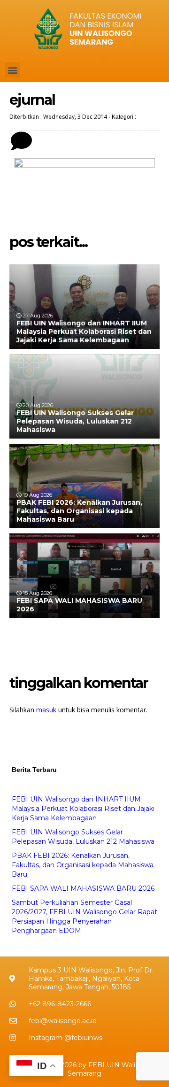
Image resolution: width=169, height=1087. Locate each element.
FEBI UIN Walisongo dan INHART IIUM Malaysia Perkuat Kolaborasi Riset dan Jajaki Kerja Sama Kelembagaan (84, 331)
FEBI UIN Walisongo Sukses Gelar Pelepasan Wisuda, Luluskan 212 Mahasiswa (75, 421)
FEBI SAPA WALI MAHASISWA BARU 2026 (83, 888)
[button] (12, 69)
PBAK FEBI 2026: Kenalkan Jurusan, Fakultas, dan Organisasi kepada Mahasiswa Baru (79, 511)
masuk (46, 709)
